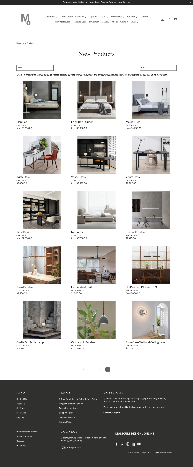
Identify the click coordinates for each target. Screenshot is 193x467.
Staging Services (24, 436)
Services (131, 16)
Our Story (20, 408)
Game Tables (66, 16)
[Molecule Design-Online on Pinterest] (122, 444)
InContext (94, 22)
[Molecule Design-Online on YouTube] (139, 444)
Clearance (21, 413)
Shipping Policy (66, 413)
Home (18, 43)
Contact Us (21, 399)
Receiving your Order (69, 408)
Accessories (116, 16)
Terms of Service (67, 417)
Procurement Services (26, 432)
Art (104, 16)
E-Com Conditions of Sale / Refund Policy (78, 399)
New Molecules (62, 22)
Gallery (105, 22)
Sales (133, 22)
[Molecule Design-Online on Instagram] (127, 444)
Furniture (50, 16)
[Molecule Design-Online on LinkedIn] (133, 444)
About (115, 22)
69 (100, 369)
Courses (144, 16)
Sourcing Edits (79, 22)
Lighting (93, 16)
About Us (20, 404)
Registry (20, 417)
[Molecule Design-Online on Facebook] (116, 444)
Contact (124, 22)
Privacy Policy (65, 422)
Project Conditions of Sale (71, 404)
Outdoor (79, 16)
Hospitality (21, 445)
